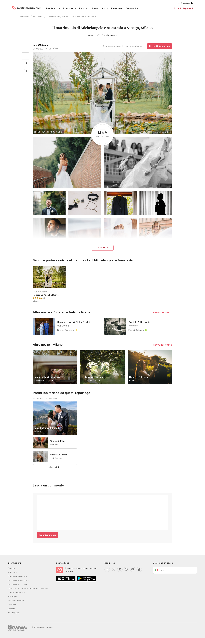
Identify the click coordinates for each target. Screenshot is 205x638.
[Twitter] (113, 569)
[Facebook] (107, 569)
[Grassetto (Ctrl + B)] (40, 498)
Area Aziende (186, 3)
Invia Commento (47, 535)
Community (132, 8)
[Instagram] (126, 569)
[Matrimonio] (27, 8)
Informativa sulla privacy (18, 580)
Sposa (95, 8)
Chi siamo (12, 604)
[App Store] (66, 581)
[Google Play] (86, 581)
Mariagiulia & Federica (47, 377)
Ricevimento (69, 8)
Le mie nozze (53, 8)
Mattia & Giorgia (58, 454)
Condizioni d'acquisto (17, 576)
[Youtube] (132, 569)
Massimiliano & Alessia (47, 428)
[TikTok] (139, 569)
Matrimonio (24, 16)
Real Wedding (39, 16)
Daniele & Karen (138, 377)
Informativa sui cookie (17, 584)
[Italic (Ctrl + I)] (46, 498)
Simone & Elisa (57, 441)
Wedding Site (13, 613)
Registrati (188, 8)
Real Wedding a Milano (59, 16)
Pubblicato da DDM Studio (49, 132)
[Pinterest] (120, 569)
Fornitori (83, 8)
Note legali (12, 572)
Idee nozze (116, 8)
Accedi (177, 8)
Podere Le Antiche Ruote (46, 295)
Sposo (104, 8)
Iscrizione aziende (16, 600)
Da (40, 45)
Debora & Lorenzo (92, 377)
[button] (102, 93)
